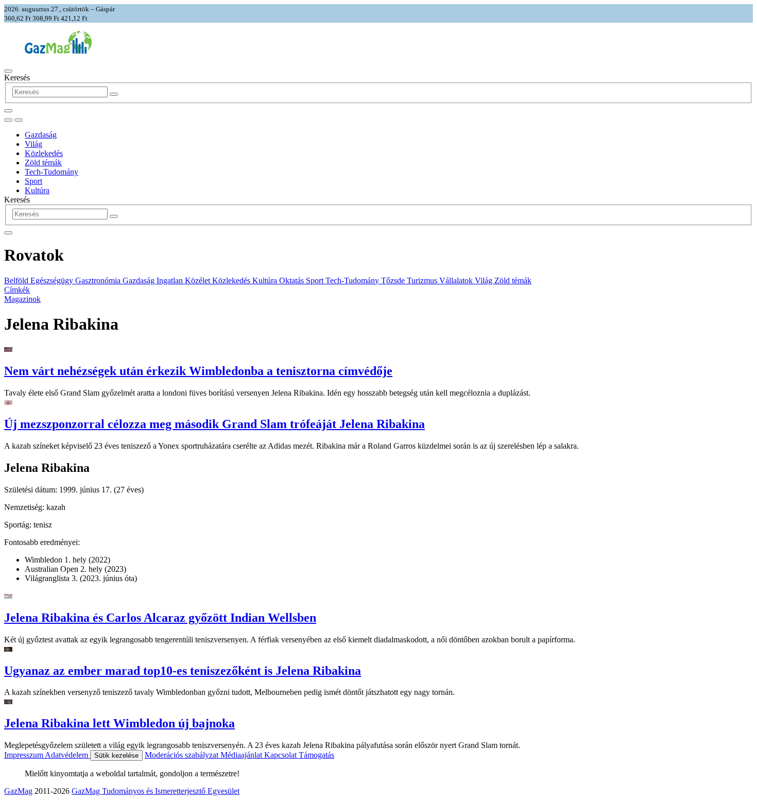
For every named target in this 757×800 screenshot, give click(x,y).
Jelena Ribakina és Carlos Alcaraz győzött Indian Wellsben (160, 617)
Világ (33, 144)
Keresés (17, 77)
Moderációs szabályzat (182, 755)
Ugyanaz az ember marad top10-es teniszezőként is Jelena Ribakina (182, 670)
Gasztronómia (99, 280)
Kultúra (37, 190)
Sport (33, 181)
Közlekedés (44, 153)
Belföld (17, 280)
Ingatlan (171, 280)
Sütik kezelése (116, 755)
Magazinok (22, 299)
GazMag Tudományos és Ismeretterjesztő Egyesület (155, 791)
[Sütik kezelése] (18, 120)
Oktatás (292, 280)
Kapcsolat (281, 755)
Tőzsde (394, 280)
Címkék (17, 289)
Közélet (198, 280)
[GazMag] (58, 50)
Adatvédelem (67, 755)
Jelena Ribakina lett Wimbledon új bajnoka (119, 723)
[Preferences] (8, 110)
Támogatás (316, 755)
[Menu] (8, 71)
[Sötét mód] (8, 120)
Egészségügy (52, 280)
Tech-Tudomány (51, 171)
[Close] (8, 232)
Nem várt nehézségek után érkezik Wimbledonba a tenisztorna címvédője (198, 371)
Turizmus (423, 280)
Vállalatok (457, 280)
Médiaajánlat (242, 755)
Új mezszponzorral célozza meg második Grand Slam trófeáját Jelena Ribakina (214, 424)
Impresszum (24, 755)
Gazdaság (41, 134)
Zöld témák (43, 162)
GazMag (18, 791)
